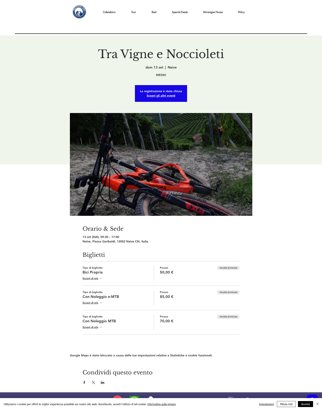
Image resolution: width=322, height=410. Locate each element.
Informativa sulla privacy (161, 404)
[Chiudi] (317, 404)
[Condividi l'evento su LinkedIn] (102, 382)
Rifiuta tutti (286, 404)
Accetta (305, 404)
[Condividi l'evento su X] (93, 382)
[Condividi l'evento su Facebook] (84, 382)
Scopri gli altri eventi (161, 95)
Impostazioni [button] (266, 404)
